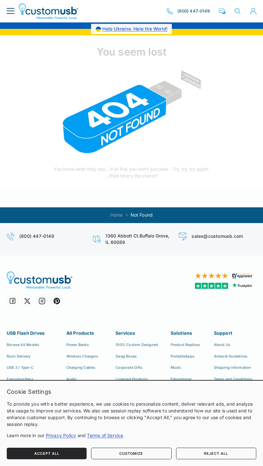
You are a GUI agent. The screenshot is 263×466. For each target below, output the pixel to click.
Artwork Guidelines (231, 356)
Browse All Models (23, 344)
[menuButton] (10, 11)
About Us (222, 344)
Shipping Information (232, 367)
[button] (222, 11)
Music (176, 367)
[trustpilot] (196, 285)
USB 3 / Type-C (20, 367)
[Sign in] (253, 11)
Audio (71, 379)
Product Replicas (185, 344)
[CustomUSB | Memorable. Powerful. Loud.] (48, 11)
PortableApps (182, 356)
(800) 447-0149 (36, 236)
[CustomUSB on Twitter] (27, 301)
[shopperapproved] (196, 275)
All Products (80, 333)
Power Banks (77, 344)
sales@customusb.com (217, 236)
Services (125, 333)
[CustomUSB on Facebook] (12, 301)
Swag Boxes (126, 356)
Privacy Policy (61, 435)
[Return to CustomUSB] (131, 113)
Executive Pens (20, 379)
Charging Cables (81, 367)
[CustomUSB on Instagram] (42, 301)
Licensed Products (131, 379)
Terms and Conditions (233, 379)
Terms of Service (105, 435)
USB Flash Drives (26, 333)
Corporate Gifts (128, 367)
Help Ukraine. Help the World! (134, 28)
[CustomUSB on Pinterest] (57, 301)
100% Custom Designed (136, 344)
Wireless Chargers (82, 356)
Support (223, 333)
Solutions (181, 333)
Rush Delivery (19, 356)
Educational (181, 379)
